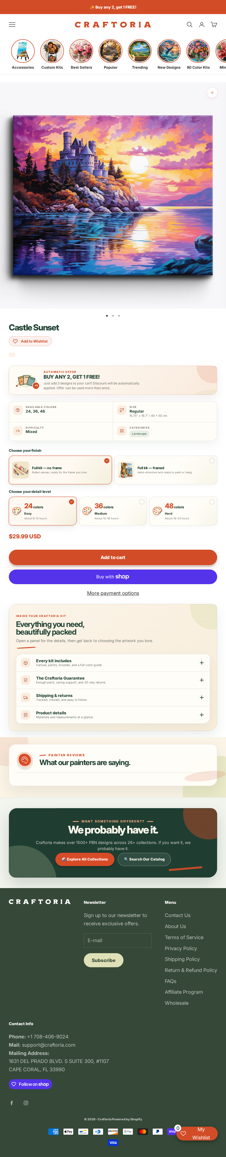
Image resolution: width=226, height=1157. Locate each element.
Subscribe (103, 960)
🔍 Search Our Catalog (144, 859)
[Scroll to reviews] (12, 355)
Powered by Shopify (127, 1119)
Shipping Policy (182, 959)
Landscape (139, 433)
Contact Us (177, 915)
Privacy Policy (181, 948)
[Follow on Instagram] (26, 1103)
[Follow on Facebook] (11, 1103)
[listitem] (23, 54)
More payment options (113, 593)
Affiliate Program (184, 992)
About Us (175, 926)
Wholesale (177, 1003)
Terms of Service (184, 937)
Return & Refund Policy (191, 970)
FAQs (170, 981)
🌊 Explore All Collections (85, 859)
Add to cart (113, 557)
